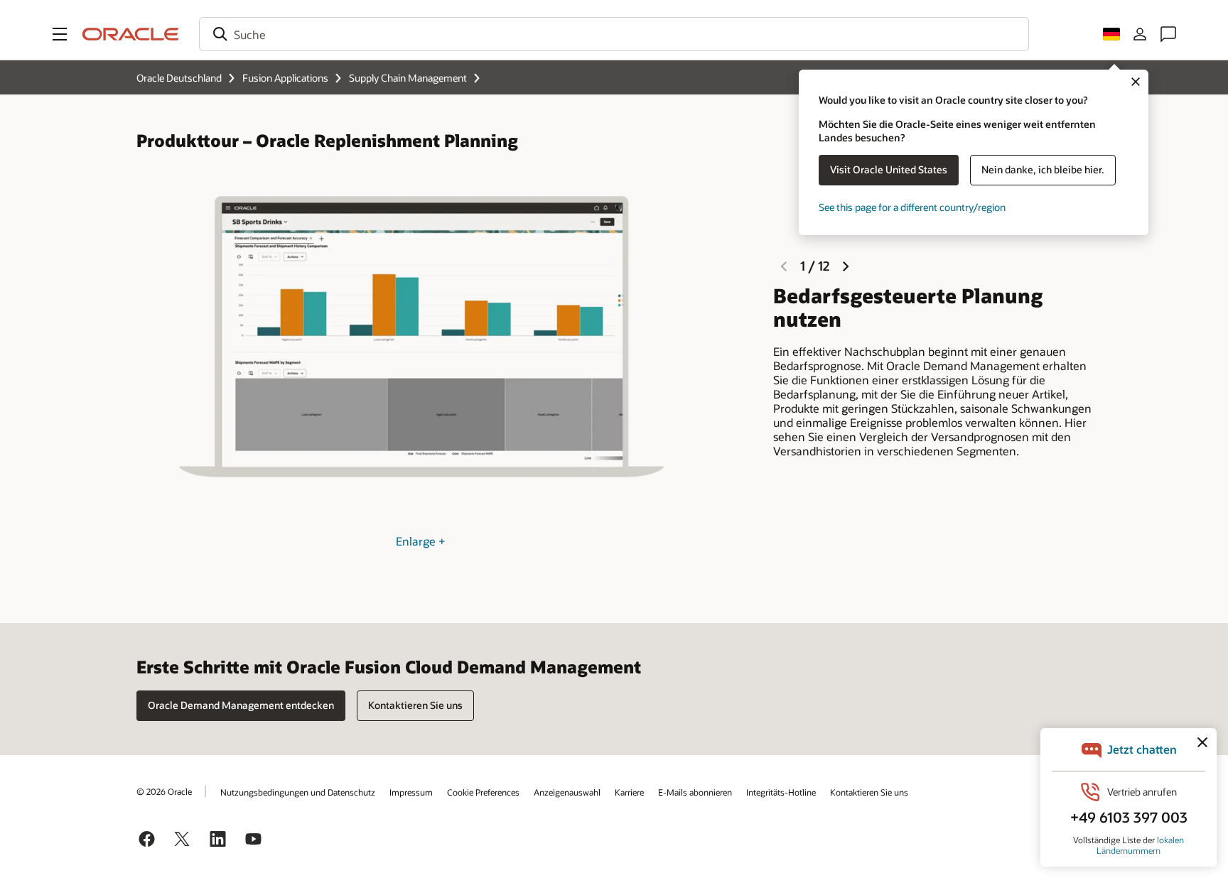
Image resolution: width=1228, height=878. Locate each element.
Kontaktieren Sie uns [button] (415, 705)
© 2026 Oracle (164, 791)
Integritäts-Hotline (781, 792)
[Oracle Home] (131, 34)
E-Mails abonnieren (695, 792)
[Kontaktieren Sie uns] (1168, 34)
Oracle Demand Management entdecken (241, 705)
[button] (59, 34)
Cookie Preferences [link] (483, 792)
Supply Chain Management (408, 78)
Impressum (411, 792)
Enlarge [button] (421, 540)
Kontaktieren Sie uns (869, 792)
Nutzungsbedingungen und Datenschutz (297, 792)
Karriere (629, 792)
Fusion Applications (285, 78)
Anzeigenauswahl (567, 792)
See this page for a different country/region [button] (912, 207)
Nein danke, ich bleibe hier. (1042, 169)
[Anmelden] (1139, 34)
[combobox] (614, 34)
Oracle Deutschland (179, 78)
